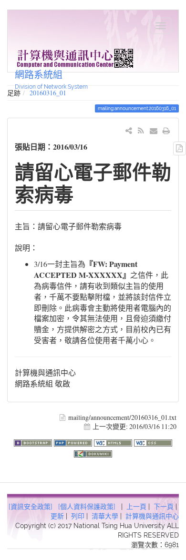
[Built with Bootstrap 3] (34, 442)
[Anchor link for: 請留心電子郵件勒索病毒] (83, 193)
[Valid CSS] (153, 442)
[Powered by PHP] (74, 442)
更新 (57, 516)
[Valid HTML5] (114, 442)
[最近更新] (141, 130)
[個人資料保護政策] (86, 506)
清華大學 (105, 516)
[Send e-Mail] (154, 130)
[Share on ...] (129, 130)
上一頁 (136, 506)
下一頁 (164, 506)
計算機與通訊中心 (152, 516)
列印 (77, 516)
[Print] (166, 130)
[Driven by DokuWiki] (93, 453)
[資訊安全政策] (30, 506)
